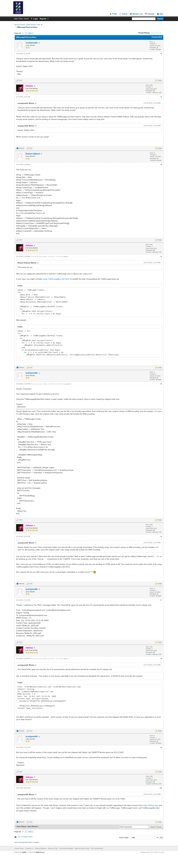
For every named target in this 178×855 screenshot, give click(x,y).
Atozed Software (40, 848)
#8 (161, 658)
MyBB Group (40, 852)
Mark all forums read (82, 848)
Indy (38, 25)
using (56, 279)
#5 (161, 384)
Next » (30, 33)
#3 (161, 164)
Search (124, 14)
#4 (161, 256)
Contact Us (29, 848)
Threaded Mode (157, 37)
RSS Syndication (97, 848)
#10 (161, 788)
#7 (161, 600)
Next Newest (33, 826)
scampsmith (32, 43)
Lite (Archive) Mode (66, 848)
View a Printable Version (25, 837)
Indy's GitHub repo (150, 805)
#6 (161, 536)
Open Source (31, 25)
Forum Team (19, 848)
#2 (161, 97)
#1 (161, 53)
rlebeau (65, 256)
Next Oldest (21, 826)
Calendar (151, 14)
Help (161, 14)
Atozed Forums (19, 25)
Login (35, 19)
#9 (161, 747)
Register (43, 19)
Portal (114, 14)
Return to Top (53, 848)
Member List (137, 14)
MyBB (24, 852)
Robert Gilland (33, 154)
